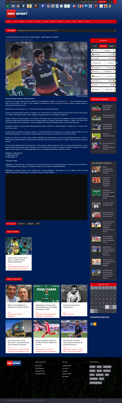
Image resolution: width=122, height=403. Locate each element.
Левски (92, 366)
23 (92, 307)
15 (114, 299)
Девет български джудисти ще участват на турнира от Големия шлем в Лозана (108, 226)
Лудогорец (21, 223)
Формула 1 (38, 21)
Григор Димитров (95, 382)
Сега (95, 46)
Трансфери (93, 378)
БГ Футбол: (21, 30)
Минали (111, 46)
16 (92, 303)
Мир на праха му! (68, 314)
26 (103, 307)
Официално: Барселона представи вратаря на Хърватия (107, 181)
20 (107, 303)
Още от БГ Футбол (14, 279)
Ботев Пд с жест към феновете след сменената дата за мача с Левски (108, 274)
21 (110, 303)
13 (107, 299)
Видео (74, 21)
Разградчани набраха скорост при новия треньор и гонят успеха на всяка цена (18, 269)
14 (110, 299)
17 (96, 303)
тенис (92, 375)
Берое (99, 370)
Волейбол (22, 21)
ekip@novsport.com (17, 2)
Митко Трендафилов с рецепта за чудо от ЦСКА (108, 170)
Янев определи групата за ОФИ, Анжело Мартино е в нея (108, 239)
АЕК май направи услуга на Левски (108, 116)
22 (114, 303)
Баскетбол (30, 21)
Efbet (37, 223)
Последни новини (101, 163)
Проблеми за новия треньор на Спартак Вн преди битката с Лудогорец (108, 251)
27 (107, 307)
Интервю (45, 21)
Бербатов (107, 370)
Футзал (87, 21)
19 (103, 303)
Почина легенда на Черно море (108, 204)
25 (100, 307)
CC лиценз (41, 400)
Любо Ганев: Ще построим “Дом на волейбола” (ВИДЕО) (109, 262)
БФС (107, 375)
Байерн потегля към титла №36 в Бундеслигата (108, 214)
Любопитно (60, 21)
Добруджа (30, 223)
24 (96, 307)
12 (103, 299)
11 (99, 299)
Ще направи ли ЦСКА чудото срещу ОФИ (37, 30)
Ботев (101, 378)
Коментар (52, 21)
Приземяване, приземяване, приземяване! (107, 126)
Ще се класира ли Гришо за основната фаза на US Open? (108, 146)
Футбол (8, 21)
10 (96, 299)
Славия (92, 370)
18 (100, 303)
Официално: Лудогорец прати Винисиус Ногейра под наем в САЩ (109, 194)
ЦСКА (99, 366)
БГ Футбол (30, 40)
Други (67, 21)
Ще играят (103, 46)
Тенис (15, 21)
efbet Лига (99, 375)
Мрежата (80, 21)
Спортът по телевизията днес (108, 135)
